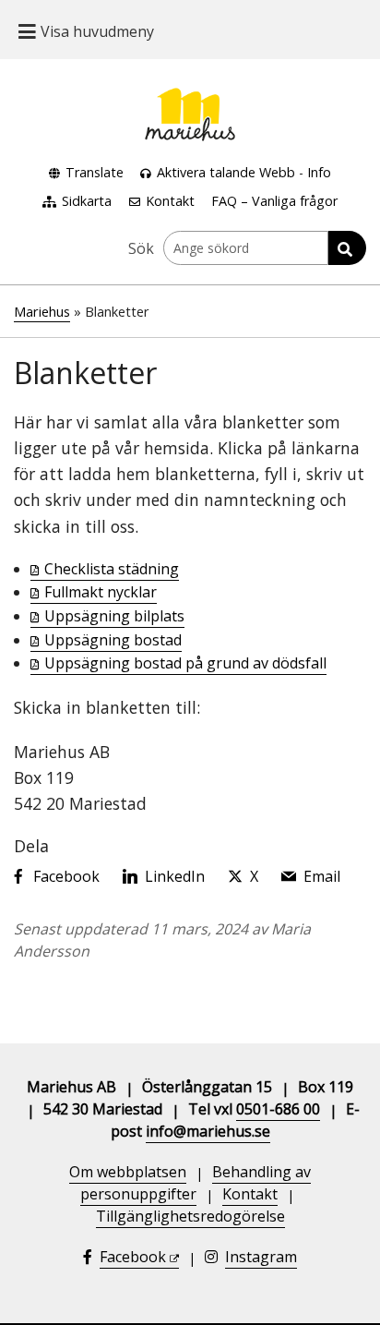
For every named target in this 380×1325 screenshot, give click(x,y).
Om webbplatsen (127, 1172)
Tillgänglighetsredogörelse (190, 1216)
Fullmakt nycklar (100, 592)
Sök (141, 248)
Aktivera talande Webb (226, 172)
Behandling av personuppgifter (195, 1183)
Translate (94, 172)
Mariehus (42, 311)
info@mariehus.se (208, 1131)
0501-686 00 (278, 1109)
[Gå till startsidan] (190, 99)
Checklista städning (111, 569)
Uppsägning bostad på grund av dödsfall (185, 663)
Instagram (261, 1257)
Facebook (133, 1257)
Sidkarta (87, 201)
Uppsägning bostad (113, 640)
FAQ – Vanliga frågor (274, 201)
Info (319, 172)
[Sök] (347, 248)
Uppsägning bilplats (114, 616)
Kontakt (170, 201)
